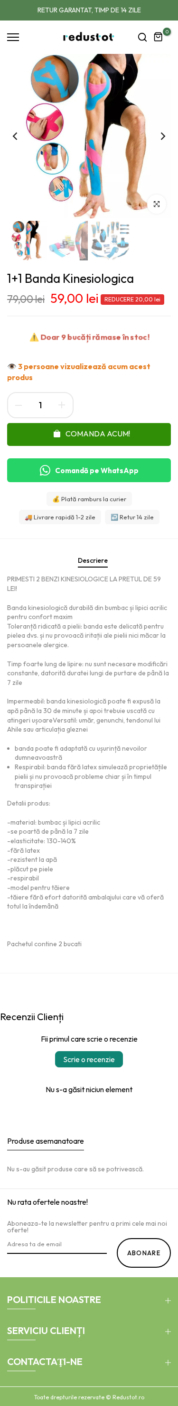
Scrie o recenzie (89, 1059)
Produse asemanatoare (45, 1141)
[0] (158, 37)
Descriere (93, 560)
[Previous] (21, 136)
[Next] (156, 136)
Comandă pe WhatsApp (97, 470)
